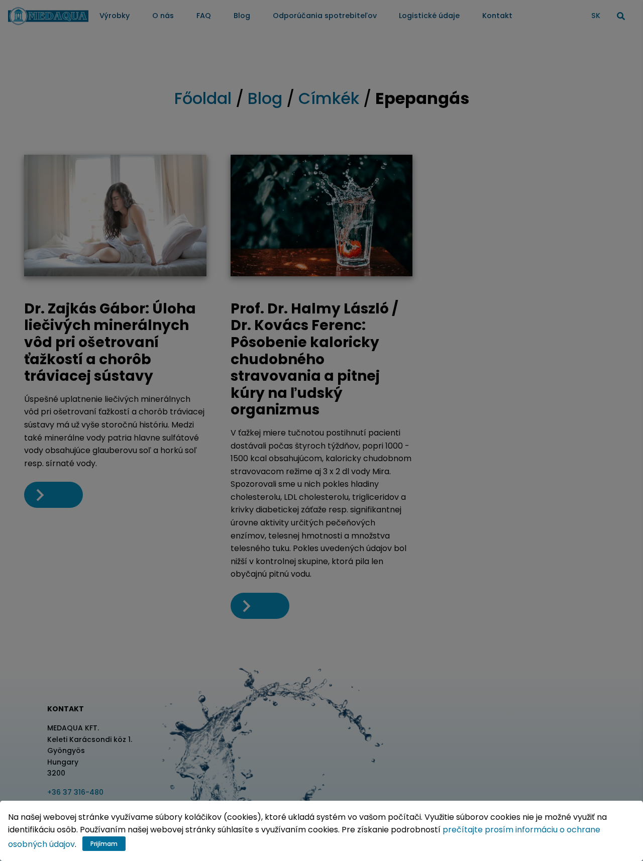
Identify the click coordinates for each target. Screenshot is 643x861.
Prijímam (104, 843)
